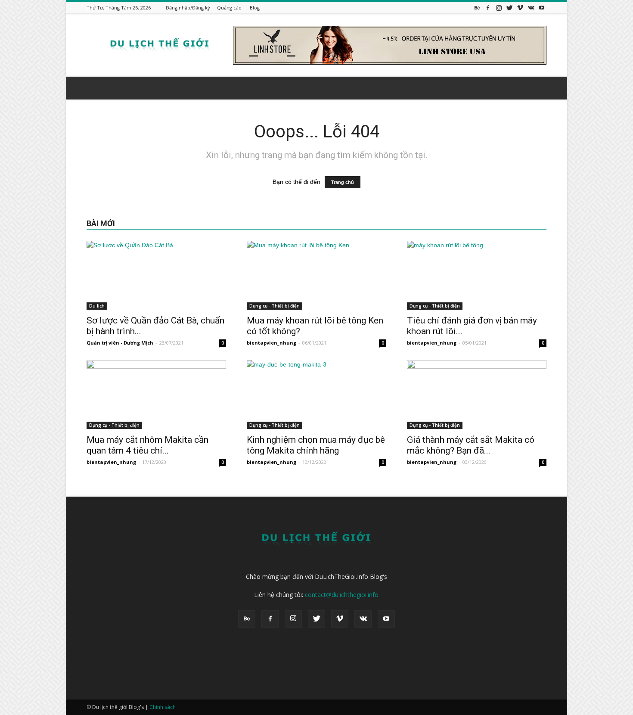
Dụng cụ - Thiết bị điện (274, 306)
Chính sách (162, 707)
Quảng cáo (229, 7)
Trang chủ (342, 182)
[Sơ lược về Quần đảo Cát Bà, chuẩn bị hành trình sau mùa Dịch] (156, 275)
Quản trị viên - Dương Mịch (120, 342)
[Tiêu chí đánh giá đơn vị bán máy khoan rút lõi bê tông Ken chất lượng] (476, 275)
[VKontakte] (531, 7)
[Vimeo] (520, 7)
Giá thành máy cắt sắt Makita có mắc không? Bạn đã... (470, 445)
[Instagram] (498, 7)
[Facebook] (488, 7)
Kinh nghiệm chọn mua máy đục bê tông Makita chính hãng (316, 445)
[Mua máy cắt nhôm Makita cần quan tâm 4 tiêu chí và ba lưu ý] (156, 394)
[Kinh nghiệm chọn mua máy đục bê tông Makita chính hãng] (316, 394)
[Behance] (477, 7)
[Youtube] (541, 7)
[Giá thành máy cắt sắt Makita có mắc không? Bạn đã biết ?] (476, 394)
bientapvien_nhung (271, 342)
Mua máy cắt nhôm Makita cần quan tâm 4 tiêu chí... (147, 445)
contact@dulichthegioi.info (342, 595)
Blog (255, 7)
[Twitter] (509, 7)
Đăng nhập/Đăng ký (188, 7)
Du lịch (97, 306)
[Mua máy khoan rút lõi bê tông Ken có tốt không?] (316, 275)
